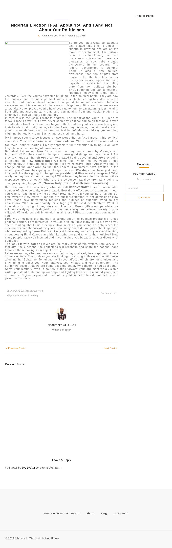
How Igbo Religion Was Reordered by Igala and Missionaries (55, 428)
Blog (104, 513)
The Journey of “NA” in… (138, 146)
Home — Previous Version (62, 513)
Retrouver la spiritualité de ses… (143, 39)
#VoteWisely (32, 295)
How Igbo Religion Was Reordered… (137, 91)
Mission (36, 377)
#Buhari (11, 291)
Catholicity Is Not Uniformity (28, 403)
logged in (28, 467)
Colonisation (40, 423)
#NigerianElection (33, 291)
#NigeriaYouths (16, 295)
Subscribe (144, 198)
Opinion (45, 377)
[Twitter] (159, 539)
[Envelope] (148, 539)
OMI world (120, 513)
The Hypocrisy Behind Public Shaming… (140, 121)
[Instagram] (165, 539)
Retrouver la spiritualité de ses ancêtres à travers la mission (57, 382)
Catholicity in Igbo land (18, 423)
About (90, 513)
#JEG (19, 291)
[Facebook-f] (154, 539)
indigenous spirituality (18, 377)
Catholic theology (16, 398)
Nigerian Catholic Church (42, 398)
